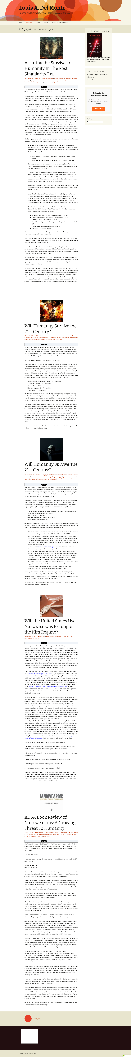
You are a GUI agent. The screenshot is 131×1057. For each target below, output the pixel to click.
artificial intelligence (55, 80)
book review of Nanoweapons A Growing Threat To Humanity (55, 834)
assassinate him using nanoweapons (39, 674)
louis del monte (48, 82)
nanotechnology (58, 336)
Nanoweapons (67, 78)
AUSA (36, 834)
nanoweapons (74, 337)
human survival (66, 337)
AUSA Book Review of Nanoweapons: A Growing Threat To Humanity (50, 823)
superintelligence (36, 339)
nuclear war (28, 339)
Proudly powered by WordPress (27, 1053)
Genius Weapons (58, 78)
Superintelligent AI (50, 478)
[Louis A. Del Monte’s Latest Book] (94, 44)
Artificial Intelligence (41, 78)
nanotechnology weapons (35, 836)
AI (48, 80)
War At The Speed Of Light (38, 80)
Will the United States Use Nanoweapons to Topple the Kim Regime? (50, 626)
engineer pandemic (56, 337)
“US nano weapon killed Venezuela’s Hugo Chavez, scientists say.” (47, 686)
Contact (38, 22)
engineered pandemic (56, 476)
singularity (55, 82)
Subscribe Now (98, 109)
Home (20, 22)
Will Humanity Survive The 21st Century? (51, 339)
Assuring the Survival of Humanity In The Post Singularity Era (48, 68)
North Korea (57, 636)
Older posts (34, 1018)
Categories (29, 22)
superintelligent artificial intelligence (65, 478)
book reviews (39, 832)
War (32, 337)
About (46, 22)
